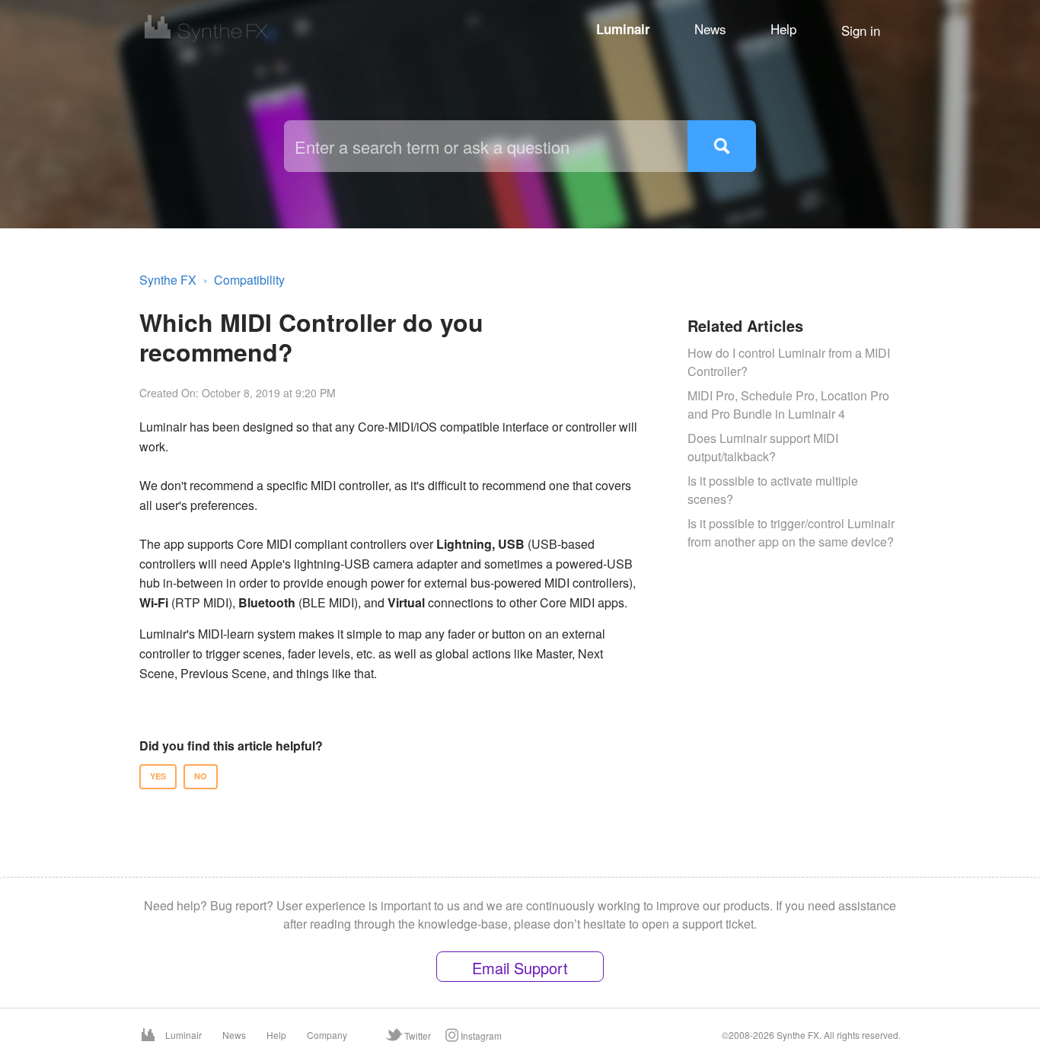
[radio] (158, 776)
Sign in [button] (860, 30)
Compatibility (249, 279)
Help (783, 28)
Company (327, 1034)
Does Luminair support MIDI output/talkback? (762, 447)
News (710, 28)
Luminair (623, 29)
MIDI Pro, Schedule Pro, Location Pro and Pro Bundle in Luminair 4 (788, 404)
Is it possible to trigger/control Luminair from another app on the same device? (791, 532)
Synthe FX (167, 279)
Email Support (520, 968)
